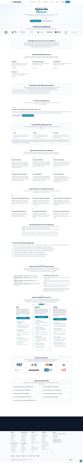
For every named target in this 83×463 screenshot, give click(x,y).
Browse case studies (16, 115)
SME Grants (12, 438)
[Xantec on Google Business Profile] (71, 459)
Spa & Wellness (44, 436)
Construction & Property (45, 445)
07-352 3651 (55, 437)
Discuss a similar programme (28, 115)
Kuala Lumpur (18, 455)
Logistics (43, 438)
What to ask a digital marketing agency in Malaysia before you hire (23, 414)
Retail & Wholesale (45, 435)
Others (32, 450)
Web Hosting (23, 438)
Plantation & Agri (44, 446)
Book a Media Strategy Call (36, 20)
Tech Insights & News (14, 446)
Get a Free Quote (23, 318)
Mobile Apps (33, 436)
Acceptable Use (13, 450)
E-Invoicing (33, 446)
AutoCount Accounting (34, 442)
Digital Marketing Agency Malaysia (17, 412)
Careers (12, 439)
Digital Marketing (23, 449)
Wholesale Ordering (34, 449)
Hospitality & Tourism (45, 443)
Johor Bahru (13, 455)
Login (63, 1)
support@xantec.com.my (57, 441)
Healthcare (43, 439)
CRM (32, 443)
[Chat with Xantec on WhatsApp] (81, 461)
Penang (27, 455)
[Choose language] (71, 2)
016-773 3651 (55, 435)
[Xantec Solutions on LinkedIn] (70, 459)
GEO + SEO (23, 450)
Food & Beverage (44, 442)
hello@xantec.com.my (57, 439)
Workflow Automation (34, 435)
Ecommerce (23, 447)
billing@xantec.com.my (57, 440)
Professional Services (45, 449)
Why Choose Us (13, 435)
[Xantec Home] (20, 2)
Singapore (38, 455)
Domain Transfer (23, 435)
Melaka (31, 455)
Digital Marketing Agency (47, 20)
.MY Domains (23, 436)
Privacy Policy (13, 449)
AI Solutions (33, 439)
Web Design (23, 446)
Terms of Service (13, 447)
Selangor (23, 455)
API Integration (33, 438)
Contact (67, 1)
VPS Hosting (23, 439)
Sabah (34, 455)
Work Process (13, 436)
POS (32, 445)
